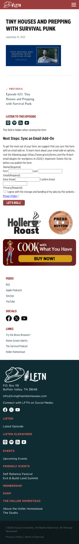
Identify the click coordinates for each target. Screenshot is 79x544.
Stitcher (10, 296)
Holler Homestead (15, 352)
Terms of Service (34, 537)
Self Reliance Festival (18, 474)
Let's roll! (14, 203)
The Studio (10, 512)
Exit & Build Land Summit (20, 478)
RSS (8, 284)
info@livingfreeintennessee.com (25, 396)
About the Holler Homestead (22, 508)
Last (35, 171)
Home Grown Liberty (17, 340)
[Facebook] (9, 318)
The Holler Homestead (22, 501)
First (5, 171)
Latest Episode (13, 426)
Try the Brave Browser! (18, 335)
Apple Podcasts (14, 290)
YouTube (10, 301)
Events (9, 451)
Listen (8, 418)
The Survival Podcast (17, 346)
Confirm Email (47, 179)
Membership (12, 485)
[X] (16, 318)
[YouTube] (24, 318)
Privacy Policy (10, 196)
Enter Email (9, 179)
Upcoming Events (15, 458)
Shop (7, 493)
